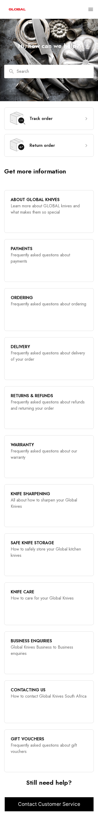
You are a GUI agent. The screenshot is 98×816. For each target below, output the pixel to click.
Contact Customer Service (49, 804)
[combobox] (49, 71)
